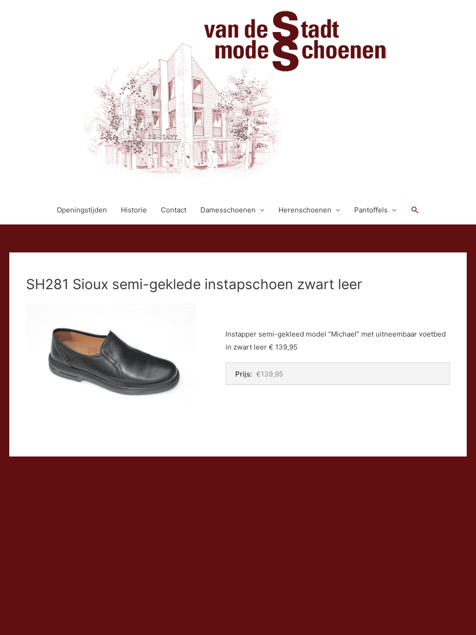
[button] (415, 210)
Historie (134, 209)
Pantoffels (371, 209)
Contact (173, 209)
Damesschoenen (228, 209)
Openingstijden (82, 209)
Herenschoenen (304, 209)
